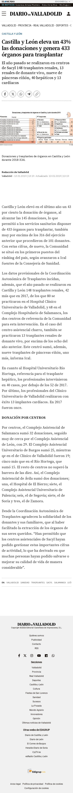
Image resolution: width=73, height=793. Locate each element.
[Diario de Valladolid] (36, 14)
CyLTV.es (36, 752)
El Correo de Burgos (36, 743)
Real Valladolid (43, 25)
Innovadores (37, 714)
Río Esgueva (66, 5)
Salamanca (60, 582)
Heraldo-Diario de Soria (37, 748)
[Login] (68, 13)
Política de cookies (54, 784)
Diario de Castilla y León (36, 735)
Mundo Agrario (36, 710)
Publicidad (36, 640)
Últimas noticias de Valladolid (36, 723)
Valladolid (9, 25)
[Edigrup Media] (36, 771)
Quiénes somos (36, 635)
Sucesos (37, 701)
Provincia (24, 25)
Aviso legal (15, 784)
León (70, 582)
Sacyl (49, 582)
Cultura (36, 689)
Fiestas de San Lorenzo (37, 693)
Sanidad (25, 582)
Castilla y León (12, 33)
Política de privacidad (33, 784)
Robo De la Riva (49, 5)
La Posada (36, 706)
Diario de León (36, 739)
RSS (36, 648)
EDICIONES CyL (61, 1)
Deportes (62, 25)
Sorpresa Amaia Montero (27, 5)
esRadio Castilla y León (37, 756)
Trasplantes (38, 582)
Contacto (36, 644)
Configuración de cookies (36, 788)
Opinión (36, 718)
